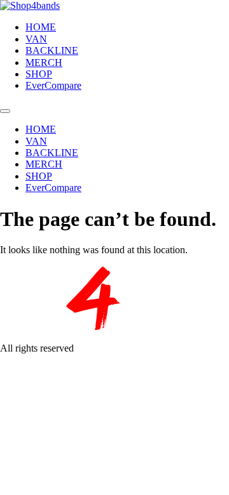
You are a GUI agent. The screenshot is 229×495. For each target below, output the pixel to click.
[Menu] (5, 111)
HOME (40, 27)
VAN (36, 39)
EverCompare (53, 85)
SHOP (38, 74)
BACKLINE (51, 50)
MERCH (43, 62)
